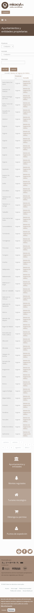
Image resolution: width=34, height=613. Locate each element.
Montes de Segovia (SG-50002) (19, 73)
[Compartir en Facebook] (24, 551)
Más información (6, 606)
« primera (6, 442)
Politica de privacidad (25, 588)
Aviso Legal (14, 588)
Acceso (7, 588)
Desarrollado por (28, 591)
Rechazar (11, 610)
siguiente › (18, 447)
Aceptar (4, 610)
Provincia (4, 43)
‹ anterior (15, 442)
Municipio (4, 59)
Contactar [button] (6, 12)
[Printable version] (18, 551)
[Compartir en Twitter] (30, 551)
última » (27, 447)
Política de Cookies (15, 591)
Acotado (4, 51)
